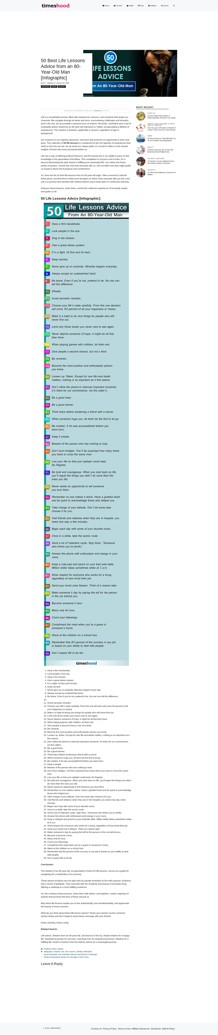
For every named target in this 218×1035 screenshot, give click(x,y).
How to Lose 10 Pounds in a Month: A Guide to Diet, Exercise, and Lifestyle (162, 129)
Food (141, 6)
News (54, 86)
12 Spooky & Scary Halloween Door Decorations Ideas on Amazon (161, 162)
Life (62, 951)
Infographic (48, 951)
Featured (45, 86)
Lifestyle (119, 6)
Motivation (88, 951)
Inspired (57, 951)
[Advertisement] (109, 28)
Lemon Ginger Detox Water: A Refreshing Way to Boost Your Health (161, 117)
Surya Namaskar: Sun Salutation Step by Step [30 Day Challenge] (70, 954)
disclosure (97, 110)
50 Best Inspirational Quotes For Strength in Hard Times (66, 957)
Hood (43, 83)
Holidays (153, 6)
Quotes (166, 6)
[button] (174, 5)
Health (130, 6)
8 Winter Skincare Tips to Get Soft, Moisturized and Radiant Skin (160, 151)
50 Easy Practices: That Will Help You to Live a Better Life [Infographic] (162, 139)
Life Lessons (70, 951)
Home (106, 6)
